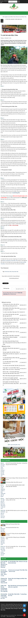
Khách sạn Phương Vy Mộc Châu (13, 524)
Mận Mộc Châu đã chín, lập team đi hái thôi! (11, 349)
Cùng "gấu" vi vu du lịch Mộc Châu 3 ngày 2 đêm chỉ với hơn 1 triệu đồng (11, 368)
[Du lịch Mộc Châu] (14, 6)
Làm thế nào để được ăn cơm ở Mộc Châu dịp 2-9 (10, 323)
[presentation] (24, 19)
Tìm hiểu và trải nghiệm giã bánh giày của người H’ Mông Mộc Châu (11, 378)
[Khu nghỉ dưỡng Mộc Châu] (14, 444)
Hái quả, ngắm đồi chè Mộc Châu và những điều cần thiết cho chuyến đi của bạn (11, 354)
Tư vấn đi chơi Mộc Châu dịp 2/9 (10, 312)
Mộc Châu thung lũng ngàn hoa (10, 375)
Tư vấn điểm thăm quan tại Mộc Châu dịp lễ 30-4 (10, 362)
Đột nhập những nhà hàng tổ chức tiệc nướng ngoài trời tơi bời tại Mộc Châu (11, 342)
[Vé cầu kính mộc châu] (14, 403)
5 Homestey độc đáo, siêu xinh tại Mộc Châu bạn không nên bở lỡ (11, 305)
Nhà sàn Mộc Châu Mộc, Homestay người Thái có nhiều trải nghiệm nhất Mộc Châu (11, 337)
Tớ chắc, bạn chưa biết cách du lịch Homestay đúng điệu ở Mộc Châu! (11, 319)
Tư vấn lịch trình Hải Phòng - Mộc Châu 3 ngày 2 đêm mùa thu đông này (11, 327)
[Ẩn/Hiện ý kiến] (12, 289)
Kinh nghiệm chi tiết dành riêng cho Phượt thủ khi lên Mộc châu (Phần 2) (11, 383)
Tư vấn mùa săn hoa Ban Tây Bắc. (11, 365)
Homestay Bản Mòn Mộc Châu (12, 527)
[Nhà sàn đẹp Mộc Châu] (14, 431)
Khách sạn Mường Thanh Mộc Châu (10, 260)
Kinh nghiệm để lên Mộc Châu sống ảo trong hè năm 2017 (11, 309)
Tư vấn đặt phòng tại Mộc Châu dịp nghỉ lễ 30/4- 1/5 (11, 358)
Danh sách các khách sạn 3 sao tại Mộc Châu (11, 332)
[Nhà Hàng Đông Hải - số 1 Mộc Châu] (14, 28)
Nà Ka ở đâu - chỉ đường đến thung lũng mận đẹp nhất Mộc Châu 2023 (11, 372)
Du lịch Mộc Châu (12, 615)
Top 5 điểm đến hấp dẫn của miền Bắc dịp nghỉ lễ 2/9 (11, 315)
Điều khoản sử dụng (11, 616)
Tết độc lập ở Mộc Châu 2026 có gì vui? (14, 482)
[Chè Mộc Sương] (14, 452)
